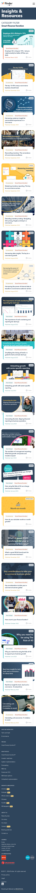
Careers (5, 826)
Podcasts (5, 792)
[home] (7, 3)
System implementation (8, 762)
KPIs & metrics (7, 796)
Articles (5, 789)
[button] (33, 4)
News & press (5, 816)
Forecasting (4, 765)
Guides (5, 803)
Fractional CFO (5, 772)
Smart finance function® (8, 745)
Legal (3, 878)
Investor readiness (6, 758)
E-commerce (5, 736)
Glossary (4, 799)
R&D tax (3, 769)
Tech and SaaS (5, 733)
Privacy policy (5, 875)
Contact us (4, 833)
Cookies (3, 882)
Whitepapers (6, 806)
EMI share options (6, 776)
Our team (4, 823)
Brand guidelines (6, 830)
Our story (4, 819)
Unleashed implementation (9, 779)
